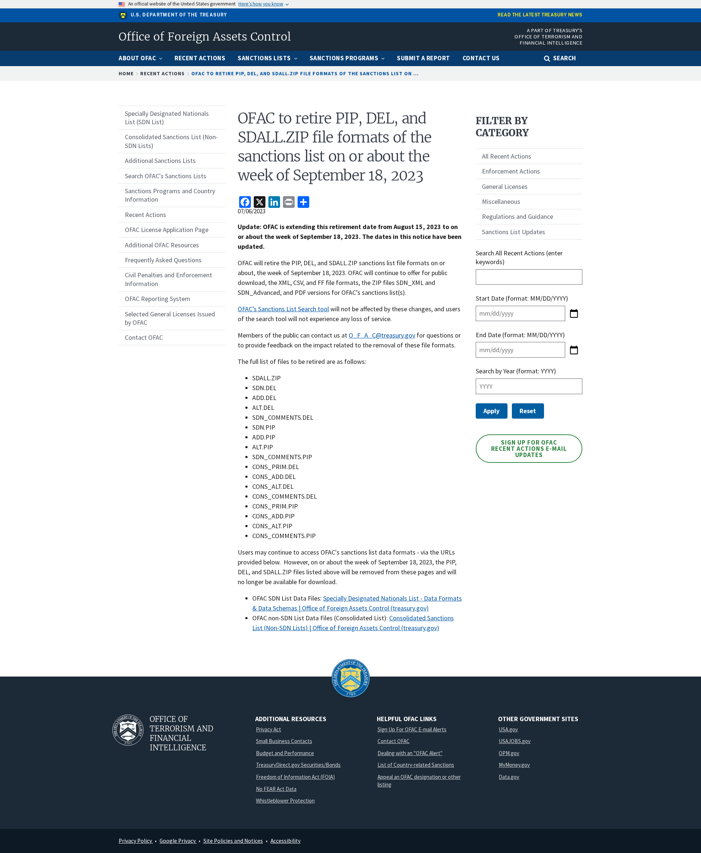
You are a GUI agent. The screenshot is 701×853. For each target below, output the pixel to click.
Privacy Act (268, 729)
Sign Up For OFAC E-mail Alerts (412, 729)
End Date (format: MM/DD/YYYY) (520, 335)
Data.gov (509, 776)
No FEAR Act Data (276, 788)
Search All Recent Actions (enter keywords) (519, 257)
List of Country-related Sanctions (416, 764)
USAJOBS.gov (514, 741)
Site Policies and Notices (233, 840)
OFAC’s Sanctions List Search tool (283, 309)
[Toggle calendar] (573, 313)
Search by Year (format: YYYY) (516, 371)
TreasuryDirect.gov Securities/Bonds (298, 764)
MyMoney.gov (514, 764)
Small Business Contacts (284, 741)
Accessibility (285, 840)
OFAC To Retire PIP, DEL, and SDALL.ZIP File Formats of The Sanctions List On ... (305, 73)
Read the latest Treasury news (540, 15)
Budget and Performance (285, 753)
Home (126, 73)
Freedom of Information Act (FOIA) (295, 776)
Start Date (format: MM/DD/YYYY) (523, 298)
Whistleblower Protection (285, 800)
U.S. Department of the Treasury (179, 15)
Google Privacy (178, 840)
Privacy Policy (136, 840)
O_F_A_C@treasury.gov (382, 335)
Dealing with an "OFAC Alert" (410, 753)
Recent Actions (162, 73)
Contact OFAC (394, 741)
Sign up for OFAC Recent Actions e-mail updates (529, 448)
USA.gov (508, 729)
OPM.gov (509, 753)
